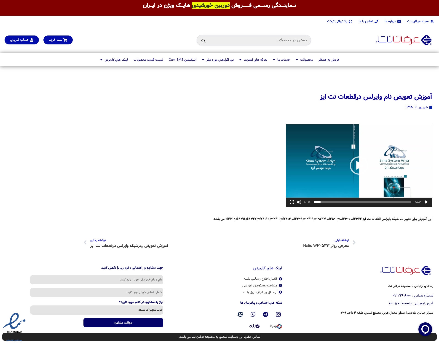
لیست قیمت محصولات (148, 59)
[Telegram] (266, 314)
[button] (359, 165)
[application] (359, 165)
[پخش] (426, 205)
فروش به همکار (329, 59)
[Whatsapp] (253, 314)
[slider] (362, 202)
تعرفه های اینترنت (255, 59)
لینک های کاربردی (116, 59)
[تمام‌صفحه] (291, 205)
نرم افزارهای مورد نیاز (220, 59)
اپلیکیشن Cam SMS (182, 59)
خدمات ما (283, 59)
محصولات (306, 59)
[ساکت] (299, 205)
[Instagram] (278, 314)
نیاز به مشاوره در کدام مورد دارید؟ (141, 302)
